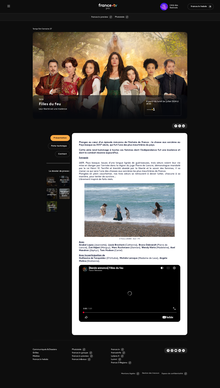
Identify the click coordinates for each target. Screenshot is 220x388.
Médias (36, 356)
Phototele (119, 17)
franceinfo (116, 353)
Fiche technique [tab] (59, 146)
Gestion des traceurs (150, 373)
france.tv (115, 349)
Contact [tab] (62, 154)
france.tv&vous (79, 359)
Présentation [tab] (60, 138)
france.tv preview (99, 17)
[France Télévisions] (107, 7)
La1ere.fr (115, 356)
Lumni (114, 359)
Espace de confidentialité (172, 374)
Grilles (36, 353)
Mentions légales (128, 374)
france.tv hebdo (199, 6)
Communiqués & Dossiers (45, 349)
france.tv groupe (80, 353)
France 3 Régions (119, 363)
